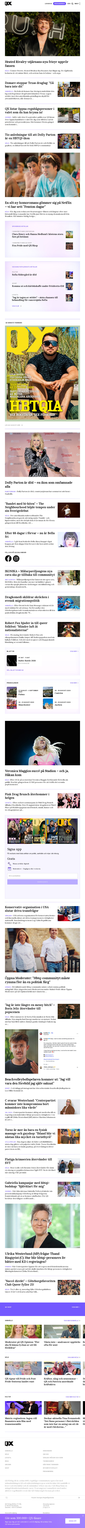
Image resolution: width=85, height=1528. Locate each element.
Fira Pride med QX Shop (25, 245)
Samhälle (9, 1451)
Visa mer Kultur (72, 1397)
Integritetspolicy (50, 1468)
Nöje (7, 1454)
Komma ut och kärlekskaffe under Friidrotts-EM (38, 286)
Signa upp (72, 1521)
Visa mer (73, 651)
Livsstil (15, 295)
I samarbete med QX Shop (22, 243)
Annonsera (47, 1451)
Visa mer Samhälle (71, 1320)
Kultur (15, 272)
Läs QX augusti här (12, 425)
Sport (14, 283)
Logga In (48, 3)
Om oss (46, 1454)
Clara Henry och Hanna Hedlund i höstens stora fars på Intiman (37, 235)
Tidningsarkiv (48, 1461)
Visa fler (15, 306)
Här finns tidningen (50, 1464)
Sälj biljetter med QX (15, 670)
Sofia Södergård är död (24, 274)
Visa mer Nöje (73, 1357)
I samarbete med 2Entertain (23, 231)
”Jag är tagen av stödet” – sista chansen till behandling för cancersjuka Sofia (35, 298)
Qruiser (8, 1464)
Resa (7, 1461)
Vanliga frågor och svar (53, 1457)
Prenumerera (59, 3)
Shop (7, 1468)
